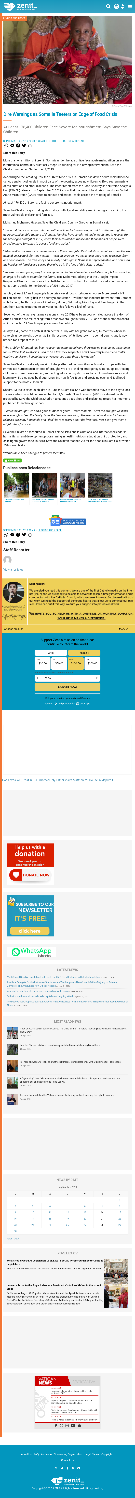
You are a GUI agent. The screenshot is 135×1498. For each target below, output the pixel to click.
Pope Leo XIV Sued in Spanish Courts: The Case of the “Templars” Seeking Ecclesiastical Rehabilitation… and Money (73, 1030)
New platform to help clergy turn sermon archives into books (38, 991)
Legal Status (92, 1454)
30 (15, 1231)
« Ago (10, 1238)
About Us (26, 1454)
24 (32, 1225)
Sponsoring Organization (68, 1454)
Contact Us (67, 1460)
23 (15, 1225)
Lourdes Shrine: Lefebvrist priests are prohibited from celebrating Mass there (60, 1045)
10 (32, 1212)
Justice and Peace (13, 18)
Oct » (16, 1238)
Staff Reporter (48, 141)
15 (119, 1212)
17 (32, 1218)
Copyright (106, 1454)
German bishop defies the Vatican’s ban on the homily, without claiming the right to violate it (67, 1095)
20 (85, 1218)
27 (85, 1225)
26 (67, 1225)
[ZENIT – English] (38, 6)
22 (119, 1218)
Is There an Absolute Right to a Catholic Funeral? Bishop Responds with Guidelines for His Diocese (70, 1062)
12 (67, 1212)
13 (85, 1212)
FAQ (36, 1454)
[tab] (51, 1381)
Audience (46, 1454)
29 (119, 1225)
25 (50, 1225)
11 (50, 1212)
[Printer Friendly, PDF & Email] (12, 460)
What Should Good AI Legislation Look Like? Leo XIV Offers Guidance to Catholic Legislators (53, 977)
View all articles (13, 569)
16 (15, 1218)
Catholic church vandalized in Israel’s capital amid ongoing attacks (41, 996)
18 (50, 1218)
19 (67, 1218)
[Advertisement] (67, 753)
